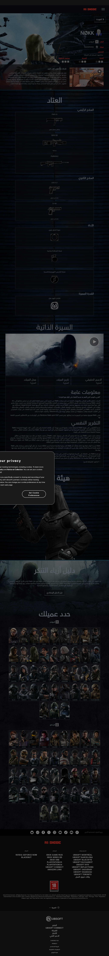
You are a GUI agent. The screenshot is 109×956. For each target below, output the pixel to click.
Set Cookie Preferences (33, 494)
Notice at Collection (15, 469)
